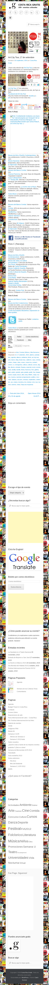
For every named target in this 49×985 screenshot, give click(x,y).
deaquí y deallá (13, 283)
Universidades (18, 857)
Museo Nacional (13, 161)
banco (13, 360)
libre (23, 374)
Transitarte (11, 753)
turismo (14, 384)
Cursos (32, 816)
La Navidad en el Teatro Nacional (19, 652)
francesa (28, 369)
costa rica (29, 362)
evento (38, 367)
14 (15, 355)
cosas (23, 362)
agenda (13, 357)
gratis (13, 372)
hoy (34, 372)
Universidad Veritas (14, 285)
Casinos (18, 811)
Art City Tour (28, 68)
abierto (32, 355)
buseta (31, 96)
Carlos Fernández (21, 266)
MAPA (10, 769)
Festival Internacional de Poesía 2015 (21, 668)
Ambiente (25, 804)
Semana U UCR (13, 734)
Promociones (15, 846)
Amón (29, 357)
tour (36, 382)
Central (10, 208)
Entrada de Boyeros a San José (19, 657)
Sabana (14, 379)
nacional (18, 377)
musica (13, 377)
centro (10, 362)
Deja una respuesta (27, 384)
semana (25, 379)
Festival (21, 352)
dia (9, 367)
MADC (30, 374)
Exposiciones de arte (15, 715)
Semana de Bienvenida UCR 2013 (20, 750)
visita (18, 384)
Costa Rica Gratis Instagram (10, 18)
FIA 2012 (13, 761)
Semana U (29, 846)
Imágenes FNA (13, 729)
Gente (10, 726)
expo (9, 369)
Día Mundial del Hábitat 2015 (18, 666)
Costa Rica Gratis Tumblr (37, 12)
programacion (26, 377)
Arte (17, 352)
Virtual (22, 863)
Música (27, 352)
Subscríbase (12, 194)
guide (30, 372)
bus (24, 360)
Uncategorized (21, 852)
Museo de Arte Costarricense (18, 303)
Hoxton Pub (20, 290)
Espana (23, 367)
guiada (26, 372)
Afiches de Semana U (17, 737)
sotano (15, 382)
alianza (18, 357)
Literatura (29, 835)
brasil (20, 360)
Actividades (13, 805)
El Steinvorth (12, 165)
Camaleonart (12, 219)
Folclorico (15, 835)
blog (17, 360)
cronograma (18, 364)
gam (9, 372)
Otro (30, 842)
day (39, 364)
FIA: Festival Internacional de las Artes (21, 720)
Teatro (12, 852)
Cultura (22, 817)
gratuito (18, 372)
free (32, 369)
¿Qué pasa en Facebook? (19, 776)
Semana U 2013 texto (17, 739)
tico (25, 382)
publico (33, 377)
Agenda (19, 682)
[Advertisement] (27, 527)
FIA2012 (26, 828)
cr (13, 364)
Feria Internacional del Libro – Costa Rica (22, 718)
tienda (29, 382)
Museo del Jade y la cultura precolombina (17, 261)
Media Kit (11, 731)
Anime (34, 805)
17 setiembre (21, 355)
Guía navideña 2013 (15, 755)
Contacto (11, 710)
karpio (14, 374)
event (33, 367)
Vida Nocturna (34, 352)
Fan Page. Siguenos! (17, 873)
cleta (18, 362)
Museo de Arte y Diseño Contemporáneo (22, 155)
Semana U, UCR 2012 (17, 766)
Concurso (13, 817)
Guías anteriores (13, 758)
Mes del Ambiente (16, 763)
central (38, 360)
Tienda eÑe (14, 180)
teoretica (21, 382)
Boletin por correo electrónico (21, 577)
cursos (35, 364)
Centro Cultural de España (17, 272)
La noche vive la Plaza (28, 187)
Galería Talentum (14, 216)
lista (26, 374)
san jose (19, 379)
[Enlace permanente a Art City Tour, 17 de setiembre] (24, 42)
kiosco (19, 374)
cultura (25, 364)
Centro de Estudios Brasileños (18, 310)
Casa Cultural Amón (15, 178)
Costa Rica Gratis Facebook (10, 12)
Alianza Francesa (14, 174)
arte (9, 360)
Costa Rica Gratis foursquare (32, 12)
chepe (15, 362)
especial (28, 367)
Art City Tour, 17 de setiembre (21, 57)
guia (22, 372)
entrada (17, 367)
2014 (27, 355)
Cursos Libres (13, 712)
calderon (28, 360)
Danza (12, 822)
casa (33, 360)
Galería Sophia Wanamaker (17, 281)
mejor (34, 374)
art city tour (35, 357)
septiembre (32, 379)
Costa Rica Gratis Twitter (16, 12)
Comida (34, 810)
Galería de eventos (14, 723)
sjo (12, 382)
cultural (30, 364)
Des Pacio (11, 264)
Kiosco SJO (12, 276)
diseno (13, 367)
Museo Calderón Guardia (17, 268)
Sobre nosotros (13, 742)
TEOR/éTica (12, 212)
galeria (37, 369)
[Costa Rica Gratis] (24, 5)
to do (33, 382)
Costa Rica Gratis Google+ (21, 12)
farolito (18, 369)
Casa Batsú (12, 277)
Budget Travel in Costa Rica (17, 707)
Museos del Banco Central (17, 170)
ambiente (24, 357)
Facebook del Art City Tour (17, 94)
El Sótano (20, 223)
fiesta (22, 369)
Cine (25, 810)
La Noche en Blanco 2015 (17, 663)
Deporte (23, 822)
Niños (24, 841)
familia (14, 369)
